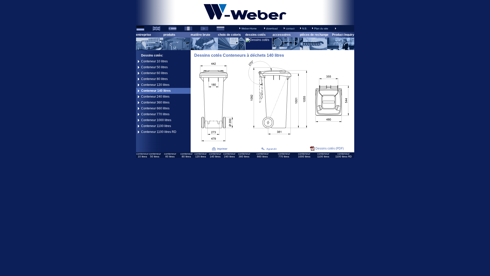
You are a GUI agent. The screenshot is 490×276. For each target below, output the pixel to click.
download (272, 28)
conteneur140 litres (215, 155)
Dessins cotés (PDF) (329, 148)
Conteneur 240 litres (155, 96)
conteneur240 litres (229, 155)
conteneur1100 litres (323, 155)
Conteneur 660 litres (155, 108)
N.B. (304, 28)
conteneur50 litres (155, 155)
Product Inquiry (343, 35)
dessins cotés (255, 35)
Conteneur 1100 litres (156, 126)
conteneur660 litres (262, 155)
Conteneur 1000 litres (156, 120)
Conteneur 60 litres (154, 73)
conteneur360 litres (244, 155)
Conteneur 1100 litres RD (158, 132)
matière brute (200, 35)
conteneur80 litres (186, 155)
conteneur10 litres (142, 155)
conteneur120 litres (200, 155)
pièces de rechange (314, 35)
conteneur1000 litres (304, 155)
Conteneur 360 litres (155, 102)
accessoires (282, 35)
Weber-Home (249, 28)
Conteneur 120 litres (155, 85)
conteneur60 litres (170, 155)
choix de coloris (229, 35)
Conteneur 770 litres (155, 114)
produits (169, 35)
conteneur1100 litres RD (343, 155)
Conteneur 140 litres (156, 91)
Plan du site (321, 28)
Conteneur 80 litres (154, 79)
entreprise (143, 35)
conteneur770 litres (284, 155)
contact (290, 28)
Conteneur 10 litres (154, 61)
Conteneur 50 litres (154, 67)
